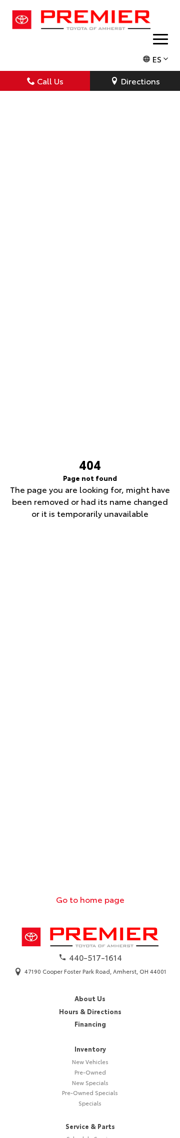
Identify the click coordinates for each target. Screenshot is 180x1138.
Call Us (50, 80)
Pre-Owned (90, 1072)
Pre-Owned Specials (90, 1093)
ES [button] (157, 58)
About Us (90, 998)
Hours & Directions (90, 1011)
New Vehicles (90, 1062)
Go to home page (90, 899)
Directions (140, 80)
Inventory (90, 1048)
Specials (90, 1103)
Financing (90, 1023)
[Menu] (160, 39)
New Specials (90, 1083)
